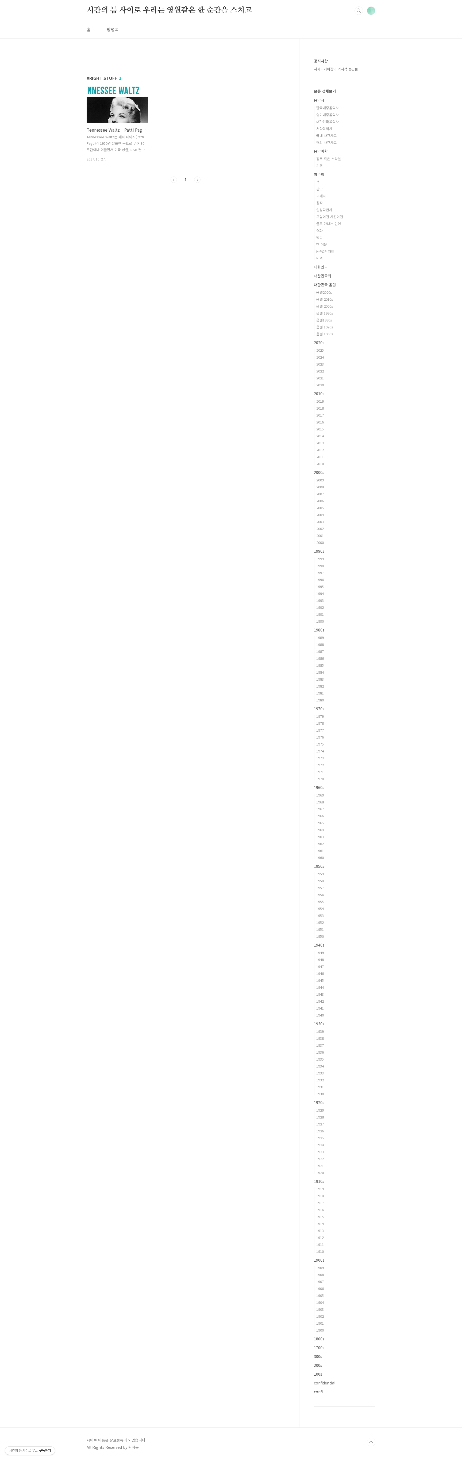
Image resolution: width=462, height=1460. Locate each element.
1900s (319, 1260)
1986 (320, 658)
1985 (320, 665)
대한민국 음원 (325, 284)
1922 (320, 1158)
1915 (320, 1216)
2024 (320, 357)
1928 (320, 1117)
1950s (319, 866)
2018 (320, 408)
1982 (320, 686)
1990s (319, 551)
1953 (320, 915)
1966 (320, 815)
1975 (320, 744)
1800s (319, 1338)
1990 (320, 621)
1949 (320, 952)
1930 (320, 1093)
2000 (320, 542)
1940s (319, 945)
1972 (320, 764)
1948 (320, 959)
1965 (320, 822)
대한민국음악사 (327, 121)
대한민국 (321, 267)
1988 (320, 644)
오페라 (321, 195)
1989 (320, 637)
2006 (320, 500)
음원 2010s (324, 299)
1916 (320, 1209)
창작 (319, 202)
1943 (320, 994)
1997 (320, 572)
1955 (320, 901)
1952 (320, 922)
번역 (319, 258)
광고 (319, 188)
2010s (319, 393)
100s (318, 1374)
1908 (320, 1274)
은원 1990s (324, 313)
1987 (320, 651)
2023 (320, 364)
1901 (320, 1323)
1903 (320, 1309)
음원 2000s (324, 306)
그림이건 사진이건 (329, 216)
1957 (320, 887)
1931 (320, 1086)
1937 (320, 1045)
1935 (320, 1059)
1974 (320, 750)
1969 (320, 795)
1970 (320, 778)
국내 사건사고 (326, 135)
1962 (320, 843)
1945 (320, 980)
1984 (320, 672)
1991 (320, 614)
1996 (320, 579)
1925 (320, 1137)
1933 (320, 1073)
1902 (320, 1316)
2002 (320, 528)
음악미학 (321, 151)
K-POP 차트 (325, 251)
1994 (320, 593)
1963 (320, 836)
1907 (320, 1281)
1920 (320, 1172)
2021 (320, 377)
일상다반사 (324, 209)
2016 (320, 422)
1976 (320, 737)
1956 (320, 894)
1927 (320, 1124)
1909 (320, 1267)
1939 (320, 1031)
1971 (320, 771)
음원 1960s (324, 333)
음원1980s (324, 320)
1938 (320, 1038)
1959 (320, 873)
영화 (319, 230)
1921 (320, 1165)
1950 (320, 936)
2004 (320, 514)
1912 (320, 1237)
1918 (320, 1195)
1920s (319, 1102)
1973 (320, 757)
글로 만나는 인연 (328, 223)
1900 (320, 1330)
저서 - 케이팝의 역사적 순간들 (336, 69)
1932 (320, 1079)
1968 (320, 801)
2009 (320, 479)
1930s (319, 1023)
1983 (320, 679)
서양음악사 (324, 128)
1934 (320, 1066)
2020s (319, 342)
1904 (320, 1302)
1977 (320, 730)
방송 (319, 237)
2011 (320, 456)
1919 (320, 1188)
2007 (320, 493)
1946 (320, 973)
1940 (320, 1015)
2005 (320, 507)
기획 (319, 165)
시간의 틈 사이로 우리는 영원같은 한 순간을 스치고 (169, 10)
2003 (320, 521)
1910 (320, 1251)
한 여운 (321, 244)
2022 (320, 371)
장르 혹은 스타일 (328, 158)
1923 (320, 1151)
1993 (320, 600)
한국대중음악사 (327, 107)
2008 (320, 486)
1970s (319, 708)
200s (318, 1365)
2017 (320, 415)
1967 (320, 808)
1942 (320, 1001)
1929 (320, 1110)
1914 (320, 1223)
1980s (319, 630)
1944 (320, 987)
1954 (320, 908)
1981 (320, 693)
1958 (320, 880)
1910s (319, 1181)
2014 (320, 435)
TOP (371, 1442)
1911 (320, 1244)
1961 (320, 850)
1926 (320, 1130)
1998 (320, 565)
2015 (320, 428)
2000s (319, 472)
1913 (320, 1230)
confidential (324, 1383)
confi (318, 1391)
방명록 (113, 29)
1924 (320, 1144)
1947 (320, 966)
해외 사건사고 (326, 142)
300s (318, 1356)
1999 (320, 558)
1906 (320, 1288)
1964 (320, 829)
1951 (320, 929)
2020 (320, 384)
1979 (320, 716)
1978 (320, 723)
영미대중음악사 (327, 114)
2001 (320, 535)
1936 (320, 1052)
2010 (320, 463)
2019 (320, 401)
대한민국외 (322, 275)
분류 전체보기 (325, 91)
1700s (319, 1347)
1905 (320, 1295)
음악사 (319, 100)
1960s (319, 787)
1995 (320, 586)
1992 (320, 607)
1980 (320, 699)
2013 (320, 442)
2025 (320, 350)
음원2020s (324, 292)
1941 (320, 1008)
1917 (320, 1202)
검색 (359, 11)
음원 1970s (324, 326)
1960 (320, 857)
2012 (320, 449)
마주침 (319, 174)
